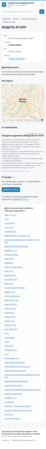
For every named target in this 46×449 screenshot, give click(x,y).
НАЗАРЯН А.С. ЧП (10, 250)
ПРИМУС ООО (9, 321)
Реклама (16, 19)
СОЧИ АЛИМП (9, 223)
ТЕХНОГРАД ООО (10, 232)
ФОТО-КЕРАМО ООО (11, 358)
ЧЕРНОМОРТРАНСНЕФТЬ (13, 385)
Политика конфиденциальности (23, 440)
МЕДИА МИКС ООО (11, 300)
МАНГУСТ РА (8, 415)
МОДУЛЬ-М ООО (10, 304)
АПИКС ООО (8, 271)
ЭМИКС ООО (9, 259)
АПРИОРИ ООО (10, 275)
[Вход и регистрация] (42, 4)
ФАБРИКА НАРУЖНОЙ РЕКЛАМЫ (16, 246)
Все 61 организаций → (12, 418)
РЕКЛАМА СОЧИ (10, 325)
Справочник (6, 19)
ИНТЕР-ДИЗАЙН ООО (12, 296)
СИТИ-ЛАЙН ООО (10, 329)
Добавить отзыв (10, 189)
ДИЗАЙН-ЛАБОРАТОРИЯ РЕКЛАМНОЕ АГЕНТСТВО (22, 390)
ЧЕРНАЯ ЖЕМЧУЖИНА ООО (14, 362)
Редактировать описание (34, 133)
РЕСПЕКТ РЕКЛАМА (11, 255)
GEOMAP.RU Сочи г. (21, 199)
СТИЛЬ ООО (8, 227)
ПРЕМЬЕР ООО (9, 317)
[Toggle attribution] (42, 120)
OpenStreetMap (35, 120)
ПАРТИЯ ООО (9, 313)
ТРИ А (6, 354)
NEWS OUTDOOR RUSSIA (13, 267)
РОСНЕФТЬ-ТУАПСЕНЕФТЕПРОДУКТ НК (18, 410)
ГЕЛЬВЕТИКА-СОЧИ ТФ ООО (14, 288)
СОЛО (6, 219)
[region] (23, 103)
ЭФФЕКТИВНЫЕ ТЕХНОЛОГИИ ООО (17, 236)
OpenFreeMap (10, 120)
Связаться (5, 440)
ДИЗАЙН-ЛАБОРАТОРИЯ (13, 394)
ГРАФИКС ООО (9, 292)
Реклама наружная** (29, 19)
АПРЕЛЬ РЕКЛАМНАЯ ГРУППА (15, 371)
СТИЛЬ (6, 342)
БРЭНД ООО (8, 284)
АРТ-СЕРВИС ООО (10, 279)
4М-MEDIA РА (9, 402)
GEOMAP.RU (8, 263)
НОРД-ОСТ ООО (10, 215)
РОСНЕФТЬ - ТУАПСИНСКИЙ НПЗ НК (17, 406)
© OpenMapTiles (20, 120)
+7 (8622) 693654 (14, 45)
